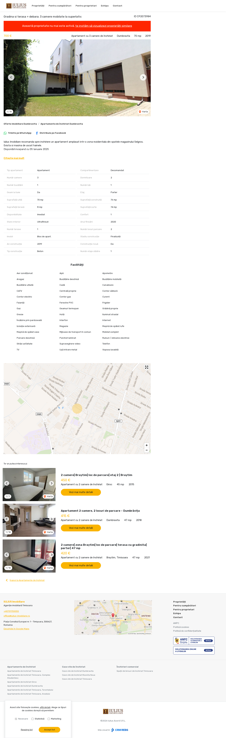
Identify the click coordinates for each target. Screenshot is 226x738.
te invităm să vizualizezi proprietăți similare (103, 25)
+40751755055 (11, 611)
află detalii (45, 707)
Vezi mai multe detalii (81, 492)
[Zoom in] (146, 445)
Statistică (39, 718)
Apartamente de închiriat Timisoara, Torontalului (30, 690)
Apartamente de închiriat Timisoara (24, 671)
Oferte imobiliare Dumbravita (20, 124)
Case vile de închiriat (73, 667)
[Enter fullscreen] (146, 367)
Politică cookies (181, 627)
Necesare (23, 718)
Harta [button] (145, 111)
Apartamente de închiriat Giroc (22, 682)
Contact (117, 5)
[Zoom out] (146, 450)
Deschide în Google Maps (16, 628)
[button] (11, 77)
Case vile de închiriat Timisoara (77, 679)
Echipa (105, 5)
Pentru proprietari (86, 5)
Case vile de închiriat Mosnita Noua (78, 675)
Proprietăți (38, 5)
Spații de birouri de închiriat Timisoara (135, 671)
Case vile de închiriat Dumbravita (77, 671)
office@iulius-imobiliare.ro (17, 616)
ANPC (176, 623)
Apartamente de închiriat (21, 667)
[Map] (77, 408)
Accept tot (49, 729)
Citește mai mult (14, 158)
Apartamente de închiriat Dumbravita (62, 124)
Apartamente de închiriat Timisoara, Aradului (28, 694)
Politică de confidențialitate (187, 631)
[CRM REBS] (119, 730)
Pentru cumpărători (60, 5)
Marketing (56, 718)
